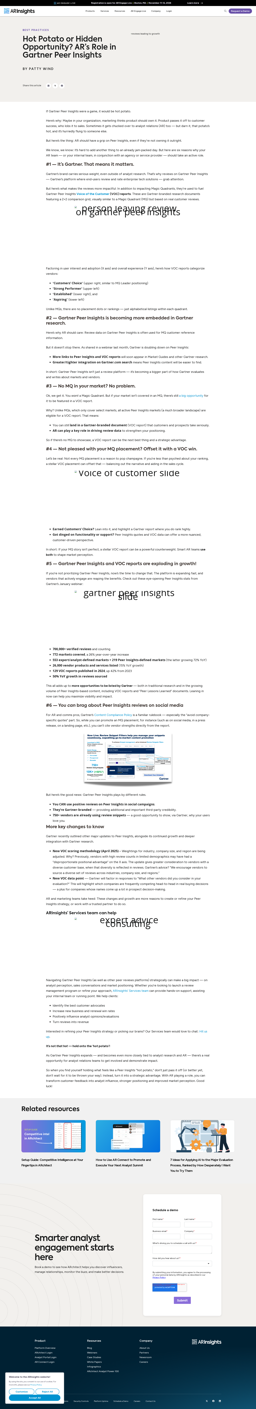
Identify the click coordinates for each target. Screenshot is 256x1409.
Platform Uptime (101, 1401)
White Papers (94, 1361)
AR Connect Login (44, 1361)
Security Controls (81, 1401)
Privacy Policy (36, 1385)
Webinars (92, 1352)
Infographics (94, 1366)
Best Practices (36, 30)
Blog (89, 1348)
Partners (144, 1352)
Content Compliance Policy (113, 715)
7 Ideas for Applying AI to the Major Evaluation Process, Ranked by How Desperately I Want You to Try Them (201, 1165)
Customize (22, 1391)
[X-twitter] (207, 1401)
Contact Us (150, 1401)
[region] (34, 1388)
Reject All (47, 1391)
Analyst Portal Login (45, 1357)
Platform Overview (45, 1348)
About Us (144, 1348)
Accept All (35, 1397)
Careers (143, 1361)
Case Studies (94, 1357)
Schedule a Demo (120, 1401)
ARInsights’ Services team (131, 991)
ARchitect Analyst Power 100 (103, 1371)
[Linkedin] (220, 1401)
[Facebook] (213, 1401)
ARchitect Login (43, 1352)
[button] (48, 86)
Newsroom (145, 1357)
